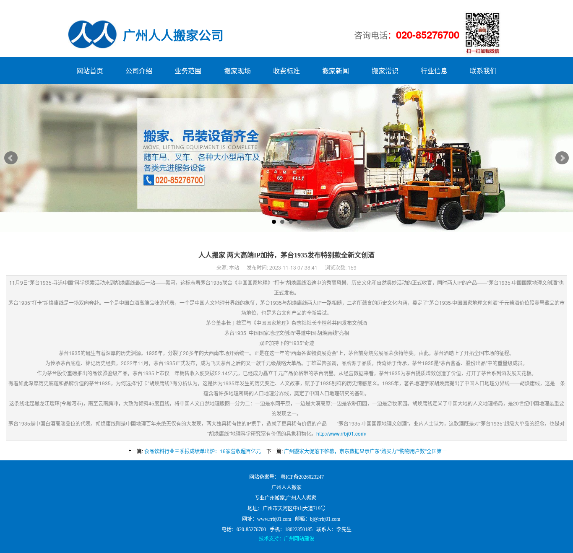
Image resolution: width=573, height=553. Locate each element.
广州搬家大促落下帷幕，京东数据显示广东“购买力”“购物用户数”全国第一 (365, 450)
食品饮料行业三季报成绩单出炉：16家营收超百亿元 (202, 450)
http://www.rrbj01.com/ (341, 433)
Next (562, 158)
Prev (11, 158)
